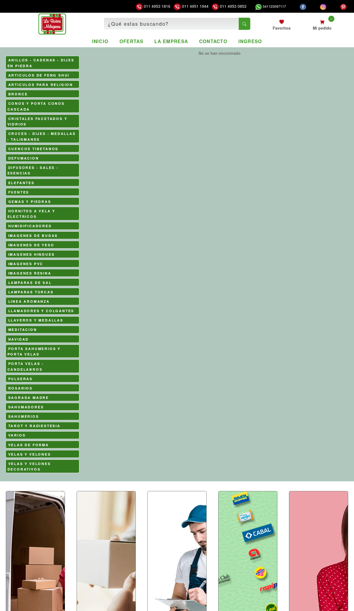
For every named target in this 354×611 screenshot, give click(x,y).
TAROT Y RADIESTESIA (34, 425)
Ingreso (250, 41)
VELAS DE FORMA (28, 444)
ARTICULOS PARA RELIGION (40, 84)
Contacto (213, 41)
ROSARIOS (20, 388)
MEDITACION (22, 329)
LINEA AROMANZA (29, 301)
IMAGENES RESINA (29, 273)
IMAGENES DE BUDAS (33, 235)
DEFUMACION (23, 158)
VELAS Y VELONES (29, 454)
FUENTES (18, 192)
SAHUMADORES (26, 406)
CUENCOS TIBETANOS (33, 148)
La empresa (171, 41)
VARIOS (17, 435)
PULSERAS (20, 378)
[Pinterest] (343, 6)
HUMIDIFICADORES (30, 225)
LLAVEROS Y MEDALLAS (35, 320)
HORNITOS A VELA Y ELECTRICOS (31, 213)
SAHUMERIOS (23, 416)
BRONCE (18, 94)
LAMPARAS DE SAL (30, 282)
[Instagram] (323, 6)
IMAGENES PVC (25, 263)
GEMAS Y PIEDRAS (29, 201)
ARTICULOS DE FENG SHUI (39, 75)
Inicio (100, 41)
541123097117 (274, 6)
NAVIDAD (18, 339)
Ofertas (131, 41)
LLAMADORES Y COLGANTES (41, 310)
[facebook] (303, 6)
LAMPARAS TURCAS (31, 291)
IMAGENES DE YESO (31, 244)
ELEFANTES (21, 182)
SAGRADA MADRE (28, 397)
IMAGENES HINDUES (31, 254)
